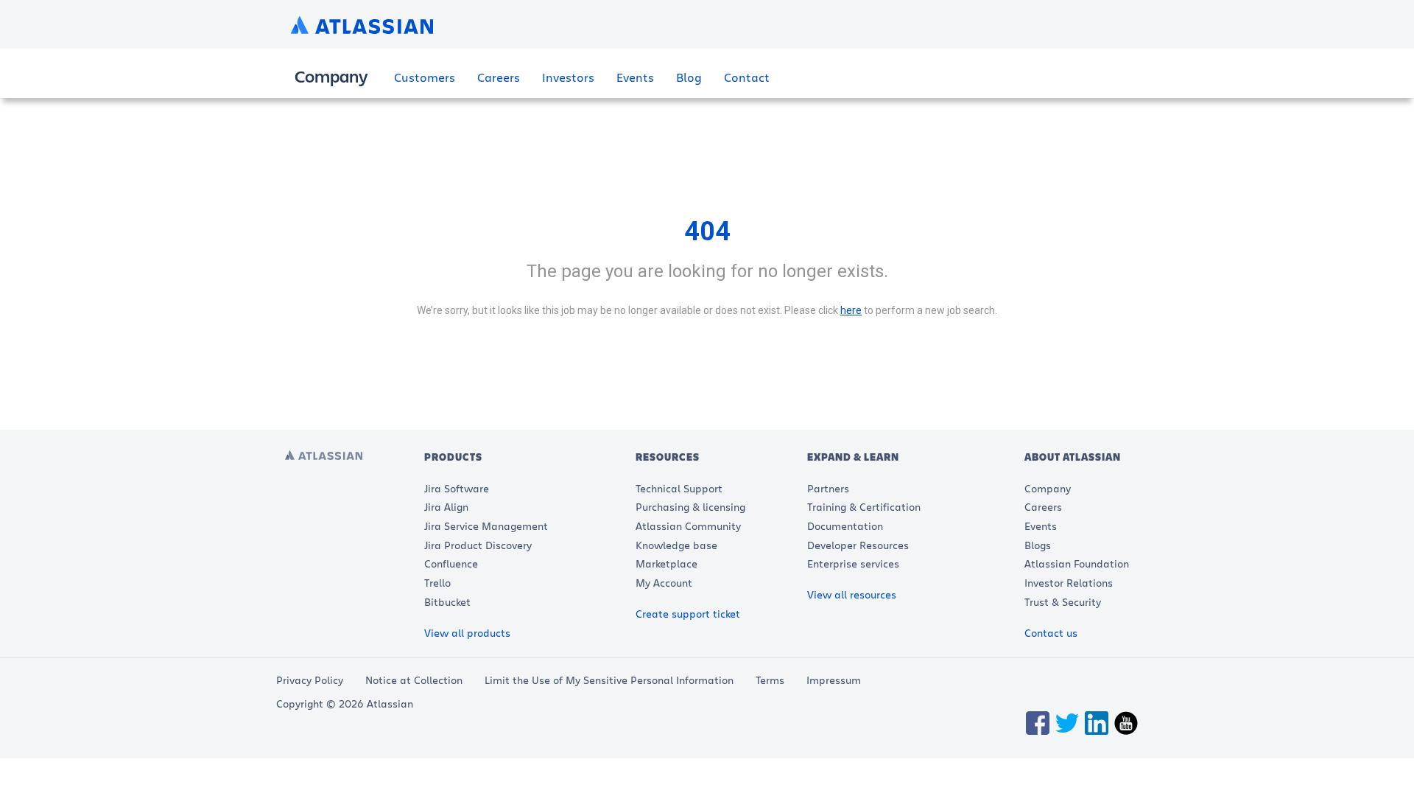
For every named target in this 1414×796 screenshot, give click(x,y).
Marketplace (666, 563)
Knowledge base (676, 545)
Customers (424, 77)
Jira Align (446, 507)
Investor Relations (1068, 583)
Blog (689, 77)
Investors (568, 77)
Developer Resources (858, 545)
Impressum (833, 680)
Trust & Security (1062, 602)
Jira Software (456, 488)
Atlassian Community (688, 526)
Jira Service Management (486, 526)
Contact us (1050, 633)
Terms (770, 680)
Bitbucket (447, 602)
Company (1047, 488)
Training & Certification (864, 507)
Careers (498, 77)
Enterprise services (853, 563)
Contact (747, 77)
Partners (828, 488)
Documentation (845, 526)
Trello (437, 583)
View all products (467, 633)
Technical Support (679, 488)
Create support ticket (688, 614)
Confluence (451, 563)
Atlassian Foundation (1076, 563)
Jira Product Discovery (478, 545)
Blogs (1037, 545)
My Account (664, 583)
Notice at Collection (413, 680)
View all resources (851, 594)
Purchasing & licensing (690, 507)
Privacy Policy (309, 680)
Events (635, 77)
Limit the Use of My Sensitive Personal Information (609, 680)
